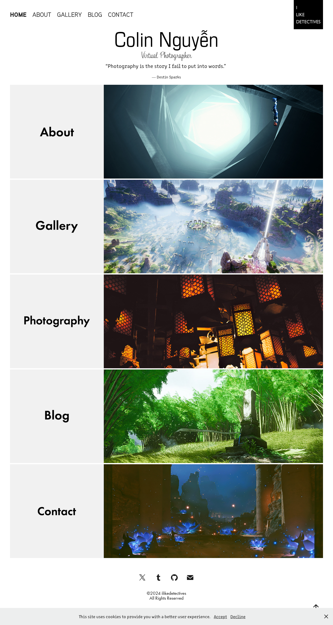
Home (18, 14)
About (41, 14)
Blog (95, 14)
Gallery (69, 14)
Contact (120, 14)
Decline (237, 616)
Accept (220, 616)
